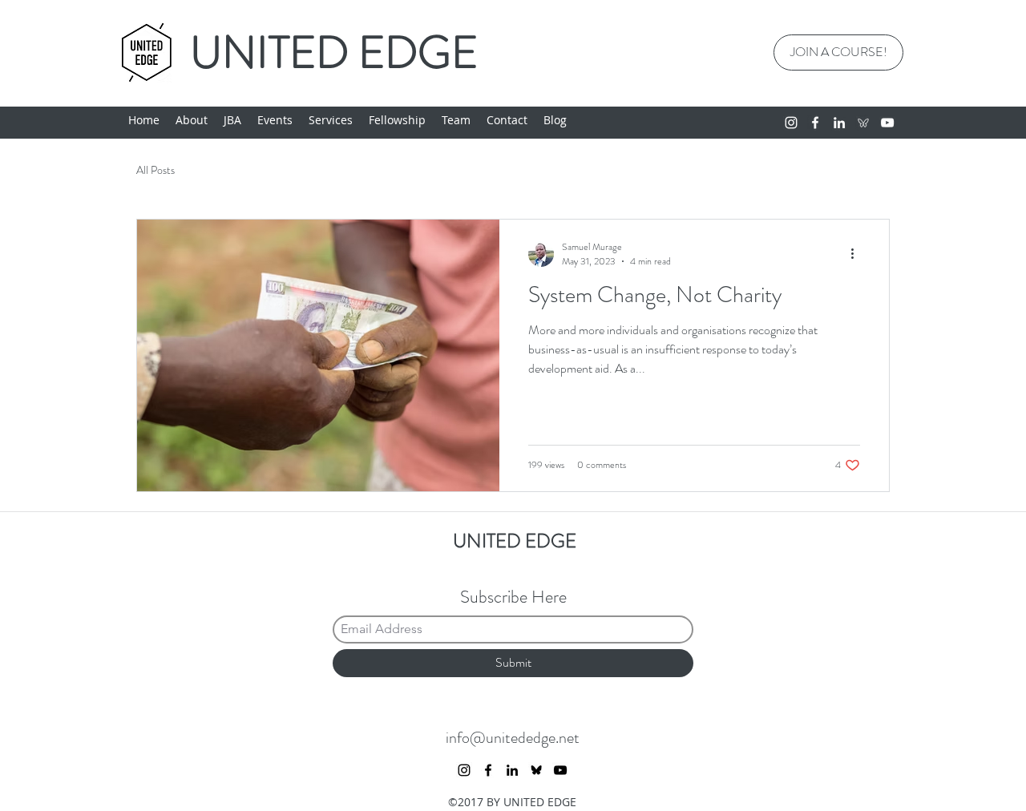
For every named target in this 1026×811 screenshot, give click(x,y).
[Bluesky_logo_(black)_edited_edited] (536, 770)
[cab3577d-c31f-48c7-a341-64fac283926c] (863, 123)
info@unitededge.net (513, 737)
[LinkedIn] (839, 123)
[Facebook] (815, 123)
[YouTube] (887, 123)
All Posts (155, 170)
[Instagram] (791, 123)
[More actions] (857, 254)
